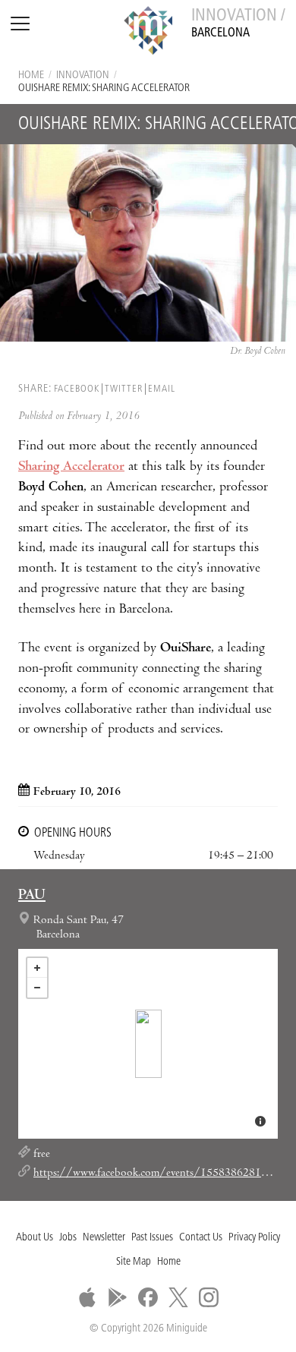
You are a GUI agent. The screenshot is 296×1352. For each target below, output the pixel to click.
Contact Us (200, 1237)
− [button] (37, 987)
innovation (82, 75)
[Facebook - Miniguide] (148, 1297)
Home (31, 75)
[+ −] (148, 1044)
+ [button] (37, 968)
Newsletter (104, 1237)
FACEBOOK (76, 389)
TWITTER (124, 389)
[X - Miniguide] (178, 1297)
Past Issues (152, 1237)
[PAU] (148, 1044)
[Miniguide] (148, 32)
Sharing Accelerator (71, 467)
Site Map (133, 1262)
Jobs (68, 1237)
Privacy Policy (254, 1237)
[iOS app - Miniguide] (87, 1297)
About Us (34, 1237)
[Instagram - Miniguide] (209, 1297)
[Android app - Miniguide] (117, 1297)
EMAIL (161, 389)
